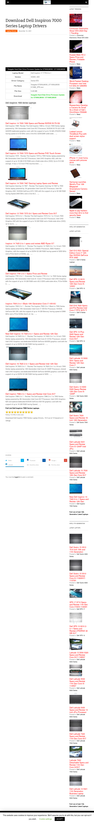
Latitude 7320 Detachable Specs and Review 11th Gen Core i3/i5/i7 (78, 763)
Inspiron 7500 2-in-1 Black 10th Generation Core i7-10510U (31, 303)
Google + (54, 460)
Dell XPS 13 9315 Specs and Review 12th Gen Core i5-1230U (77, 282)
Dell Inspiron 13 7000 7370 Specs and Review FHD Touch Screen (33, 153)
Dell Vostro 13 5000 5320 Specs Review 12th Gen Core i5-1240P (77, 390)
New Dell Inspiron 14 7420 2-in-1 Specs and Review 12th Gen (32, 333)
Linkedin (10, 465)
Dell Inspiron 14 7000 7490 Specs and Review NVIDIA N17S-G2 (33, 123)
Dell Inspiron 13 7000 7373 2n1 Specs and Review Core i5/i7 (31, 213)
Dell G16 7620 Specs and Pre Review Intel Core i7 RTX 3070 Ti (78, 307)
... (56, 133)
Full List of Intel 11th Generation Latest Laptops (78, 805)
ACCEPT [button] (60, 819)
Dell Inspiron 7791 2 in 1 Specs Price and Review (26, 273)
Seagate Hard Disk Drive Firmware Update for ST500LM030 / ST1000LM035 (48, 96)
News (78, 64)
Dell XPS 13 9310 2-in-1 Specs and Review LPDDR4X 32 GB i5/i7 (78, 629)
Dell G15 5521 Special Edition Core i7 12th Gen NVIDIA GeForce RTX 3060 (78, 254)
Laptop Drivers (11, 31)
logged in (17, 477)
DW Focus (47, 2)
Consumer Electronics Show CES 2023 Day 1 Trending (78, 30)
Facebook (32, 460)
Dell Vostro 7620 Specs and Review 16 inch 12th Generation (78, 417)
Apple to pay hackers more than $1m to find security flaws (78, 212)
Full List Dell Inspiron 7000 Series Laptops (22, 408)
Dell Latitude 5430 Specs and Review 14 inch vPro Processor (78, 709)
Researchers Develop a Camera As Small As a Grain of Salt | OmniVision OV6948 (78, 108)
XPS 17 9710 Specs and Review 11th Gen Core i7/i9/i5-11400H (78, 604)
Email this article (34, 465)
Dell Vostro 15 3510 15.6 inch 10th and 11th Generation (77, 549)
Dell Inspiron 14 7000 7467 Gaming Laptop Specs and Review (32, 183)
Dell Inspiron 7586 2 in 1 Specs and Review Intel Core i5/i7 (30, 394)
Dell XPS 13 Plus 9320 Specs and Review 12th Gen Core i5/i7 (76, 335)
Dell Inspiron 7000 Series (77, 505)
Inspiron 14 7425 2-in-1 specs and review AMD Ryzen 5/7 (30, 243)
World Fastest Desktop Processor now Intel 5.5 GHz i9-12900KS (78, 83)
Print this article (55, 465)
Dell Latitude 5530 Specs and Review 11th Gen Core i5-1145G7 (77, 682)
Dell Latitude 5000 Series (77, 368)
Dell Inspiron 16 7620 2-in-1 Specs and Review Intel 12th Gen (32, 363)
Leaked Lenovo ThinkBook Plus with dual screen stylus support (78, 135)
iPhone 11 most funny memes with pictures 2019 (78, 160)
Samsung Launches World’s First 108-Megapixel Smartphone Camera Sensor (78, 186)
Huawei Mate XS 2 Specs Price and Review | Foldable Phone (77, 58)
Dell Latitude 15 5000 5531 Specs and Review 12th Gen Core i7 (78, 361)
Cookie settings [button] (45, 819)
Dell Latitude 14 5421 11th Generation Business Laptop (78, 791)
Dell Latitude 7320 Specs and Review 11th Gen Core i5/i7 (77, 736)
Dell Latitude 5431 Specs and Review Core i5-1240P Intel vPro (77, 445)
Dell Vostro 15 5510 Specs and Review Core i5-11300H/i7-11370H (77, 577)
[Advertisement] (47, 12)
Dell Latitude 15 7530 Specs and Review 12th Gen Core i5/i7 (78, 472)
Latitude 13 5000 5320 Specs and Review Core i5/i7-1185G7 (78, 654)
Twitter (10, 460)
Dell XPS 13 (81, 288)
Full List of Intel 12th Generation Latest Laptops (78, 513)
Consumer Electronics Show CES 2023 (78, 36)
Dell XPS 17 (81, 609)
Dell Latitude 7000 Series (77, 478)
